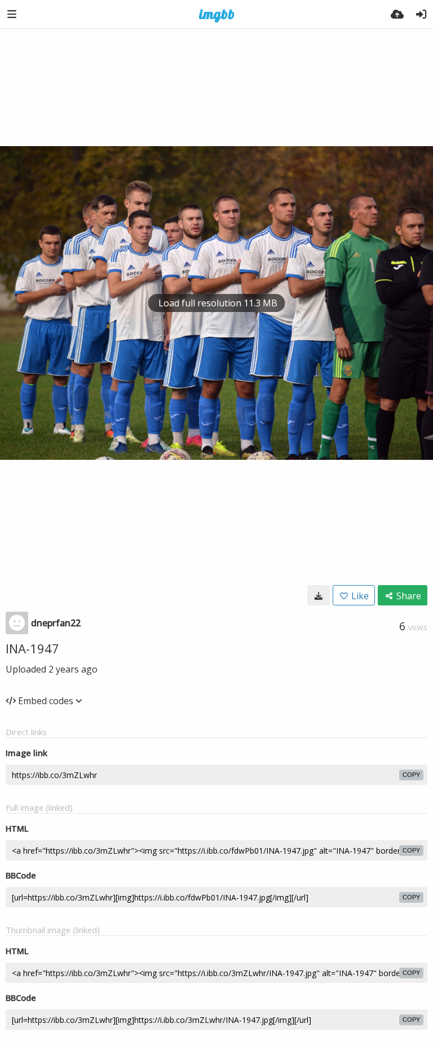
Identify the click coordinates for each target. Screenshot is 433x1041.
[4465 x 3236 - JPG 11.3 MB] (318, 595)
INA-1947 (32, 648)
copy (411, 774)
